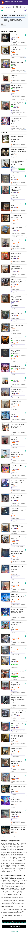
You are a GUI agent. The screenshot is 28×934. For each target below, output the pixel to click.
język (14, 836)
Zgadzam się (15, 921)
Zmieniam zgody (14, 931)
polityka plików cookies (7, 915)
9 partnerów (16, 866)
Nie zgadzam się (15, 926)
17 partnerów (10, 865)
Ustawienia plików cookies (19, 909)
